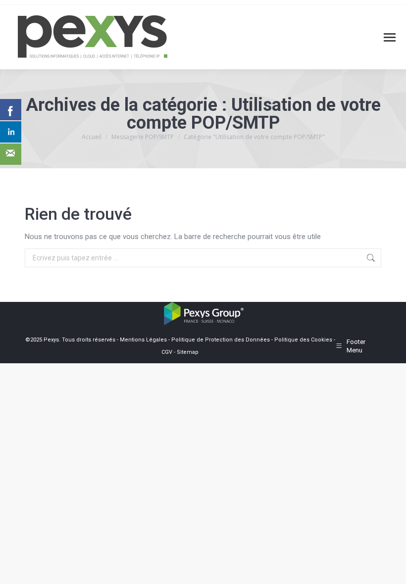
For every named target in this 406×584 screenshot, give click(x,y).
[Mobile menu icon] (389, 37)
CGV (166, 352)
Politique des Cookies (303, 340)
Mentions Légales (143, 340)
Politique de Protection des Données (220, 340)
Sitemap (188, 352)
